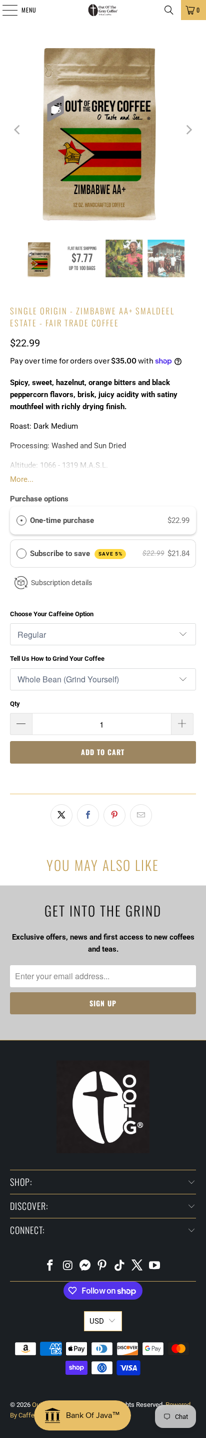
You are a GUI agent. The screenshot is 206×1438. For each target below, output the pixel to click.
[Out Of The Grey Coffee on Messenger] (85, 1266)
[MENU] (4, 10)
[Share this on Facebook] (88, 815)
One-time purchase (62, 520)
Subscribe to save (76, 553)
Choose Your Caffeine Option (52, 614)
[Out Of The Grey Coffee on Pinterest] (102, 1266)
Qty (15, 703)
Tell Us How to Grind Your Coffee (57, 658)
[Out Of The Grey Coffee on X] (137, 1266)
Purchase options (39, 498)
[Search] (169, 10)
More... (22, 479)
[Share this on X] (61, 815)
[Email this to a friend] (141, 815)
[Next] (188, 130)
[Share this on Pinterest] (115, 815)
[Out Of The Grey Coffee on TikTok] (120, 1266)
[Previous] (18, 130)
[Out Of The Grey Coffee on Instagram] (68, 1266)
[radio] (21, 520)
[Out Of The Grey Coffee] (103, 10)
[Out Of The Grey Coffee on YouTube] (154, 1266)
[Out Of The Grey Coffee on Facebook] (50, 1266)
